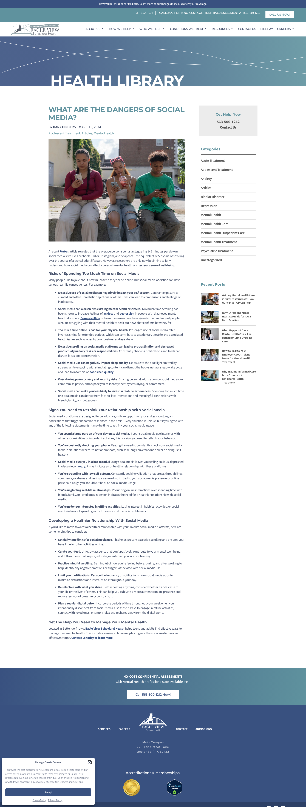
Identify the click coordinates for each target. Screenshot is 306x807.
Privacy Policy (55, 800)
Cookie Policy (39, 800)
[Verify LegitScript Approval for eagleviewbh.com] (174, 787)
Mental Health (104, 133)
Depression (209, 205)
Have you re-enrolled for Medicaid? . (153, 3)
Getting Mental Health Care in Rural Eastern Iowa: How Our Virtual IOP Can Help (238, 298)
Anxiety (206, 178)
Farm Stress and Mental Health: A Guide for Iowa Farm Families (236, 316)
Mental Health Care (214, 223)
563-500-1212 (228, 122)
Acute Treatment (213, 160)
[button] (89, 762)
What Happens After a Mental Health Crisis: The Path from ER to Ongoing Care (237, 335)
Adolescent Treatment (64, 133)
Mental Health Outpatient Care (223, 233)
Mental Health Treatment (219, 242)
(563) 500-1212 (251, 13)
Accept (48, 792)
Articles (87, 133)
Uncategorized (211, 260)
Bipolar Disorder (212, 196)
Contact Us (228, 127)
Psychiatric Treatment (217, 251)
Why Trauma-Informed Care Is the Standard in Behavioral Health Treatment (239, 377)
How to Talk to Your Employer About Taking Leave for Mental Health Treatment (236, 356)
